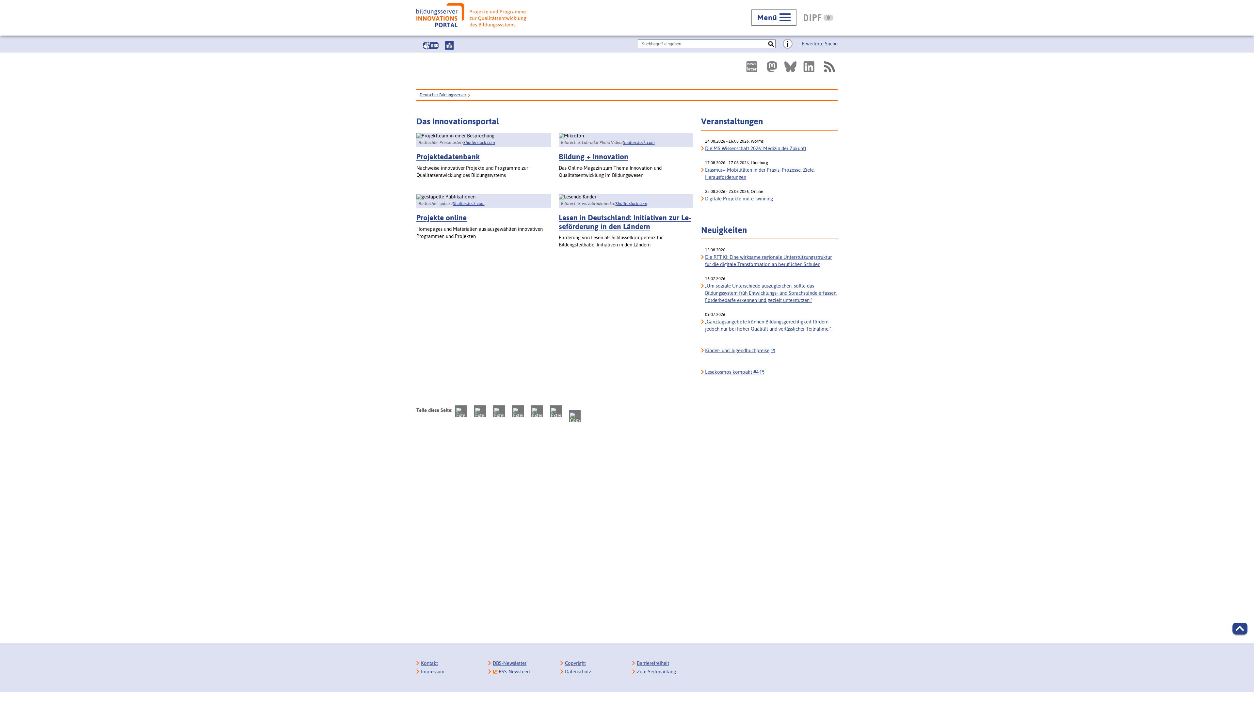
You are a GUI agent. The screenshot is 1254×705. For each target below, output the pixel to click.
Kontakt (429, 663)
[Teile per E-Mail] (556, 411)
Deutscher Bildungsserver (443, 94)
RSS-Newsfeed (513, 671)
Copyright (575, 663)
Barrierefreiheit (653, 663)
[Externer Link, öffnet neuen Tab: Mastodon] (772, 67)
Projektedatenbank (448, 156)
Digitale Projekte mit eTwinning (739, 198)
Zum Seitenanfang (656, 671)
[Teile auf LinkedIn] (537, 411)
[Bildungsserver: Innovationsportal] (471, 15)
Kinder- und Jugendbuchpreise (737, 350)
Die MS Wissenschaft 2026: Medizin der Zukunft (755, 148)
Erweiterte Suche (820, 43)
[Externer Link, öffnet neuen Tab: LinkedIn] (808, 67)
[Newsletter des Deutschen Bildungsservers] (751, 67)
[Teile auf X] (499, 411)
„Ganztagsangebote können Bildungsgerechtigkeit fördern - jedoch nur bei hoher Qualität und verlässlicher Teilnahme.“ (768, 325)
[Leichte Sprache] (449, 45)
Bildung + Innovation (593, 156)
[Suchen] (771, 44)
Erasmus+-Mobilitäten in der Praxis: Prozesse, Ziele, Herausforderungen (760, 173)
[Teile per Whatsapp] (518, 411)
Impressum (432, 671)
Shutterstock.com (479, 142)
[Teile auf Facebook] (480, 411)
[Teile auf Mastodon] (461, 411)
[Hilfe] (788, 44)
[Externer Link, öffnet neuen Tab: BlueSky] (790, 67)
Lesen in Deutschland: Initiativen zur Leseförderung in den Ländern (625, 221)
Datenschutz (578, 671)
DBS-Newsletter (509, 663)
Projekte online (441, 217)
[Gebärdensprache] (431, 45)
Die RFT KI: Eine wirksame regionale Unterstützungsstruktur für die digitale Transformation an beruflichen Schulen (768, 260)
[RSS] (829, 67)
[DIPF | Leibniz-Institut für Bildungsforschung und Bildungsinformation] (818, 17)
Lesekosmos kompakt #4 (732, 372)
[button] (1239, 628)
